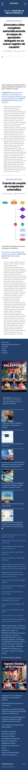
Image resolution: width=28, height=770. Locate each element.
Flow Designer (17, 138)
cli (14, 120)
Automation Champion (10, 112)
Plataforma (8, 641)
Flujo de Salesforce (16, 302)
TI (14, 171)
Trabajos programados (10, 334)
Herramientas (12, 316)
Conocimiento (7, 126)
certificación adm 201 (10, 276)
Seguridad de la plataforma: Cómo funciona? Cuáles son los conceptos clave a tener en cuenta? (13, 574)
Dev (17, 630)
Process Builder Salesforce (15, 166)
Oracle (4, 748)
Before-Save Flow (9, 115)
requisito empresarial (9, 328)
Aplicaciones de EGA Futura (11, 344)
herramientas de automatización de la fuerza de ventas (14, 159)
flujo (22, 138)
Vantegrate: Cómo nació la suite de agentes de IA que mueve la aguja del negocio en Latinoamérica (13, 464)
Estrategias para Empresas (11, 738)
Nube (15, 162)
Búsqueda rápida (18, 115)
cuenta (23, 279)
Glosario (4, 351)
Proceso (17, 164)
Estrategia (5, 635)
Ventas (21, 651)
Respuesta (19, 646)
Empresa (21, 133)
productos (18, 644)
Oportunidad (20, 639)
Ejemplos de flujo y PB (16, 131)
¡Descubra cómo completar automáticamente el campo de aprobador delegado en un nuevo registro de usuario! (14, 36)
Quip (8, 646)
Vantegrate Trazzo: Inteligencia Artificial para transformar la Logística (12, 425)
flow (11, 138)
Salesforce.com (16, 648)
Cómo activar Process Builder (12, 278)
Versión (17, 171)
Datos (13, 126)
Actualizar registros (9, 262)
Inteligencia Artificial (9, 743)
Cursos (4, 348)
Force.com (16, 635)
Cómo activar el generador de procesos (15, 122)
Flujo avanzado (14, 141)
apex (19, 267)
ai (14, 267)
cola (21, 276)
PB (13, 164)
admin (11, 106)
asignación (17, 110)
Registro (10, 168)
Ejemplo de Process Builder (11, 285)
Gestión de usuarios (9, 314)
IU (19, 320)
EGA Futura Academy (9, 731)
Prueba (6, 168)
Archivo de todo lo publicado (12, 657)
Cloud (17, 120)
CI (16, 276)
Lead (19, 637)
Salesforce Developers (14, 21)
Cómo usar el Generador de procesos (14, 124)
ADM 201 (6, 106)
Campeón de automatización (12, 117)
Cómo (21, 120)
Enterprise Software (8, 736)
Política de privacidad (7, 767)
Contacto (5, 353)
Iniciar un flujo (12, 161)
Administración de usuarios (11, 108)
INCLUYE (14, 637)
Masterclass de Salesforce (11, 745)
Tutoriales (5, 346)
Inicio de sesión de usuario (11, 320)
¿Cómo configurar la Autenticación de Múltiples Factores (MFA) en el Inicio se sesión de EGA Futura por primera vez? (14, 566)
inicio (22, 318)
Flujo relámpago (13, 147)
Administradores (8, 267)
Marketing (5, 639)
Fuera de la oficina (15, 152)
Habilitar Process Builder (10, 157)
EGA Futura (14, 3)
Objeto (5, 164)
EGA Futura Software (9, 734)
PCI (19, 323)
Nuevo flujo (20, 162)
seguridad (6, 330)
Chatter (11, 120)
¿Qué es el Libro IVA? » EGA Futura (12, 615)
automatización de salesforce (12, 271)
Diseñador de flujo (9, 127)
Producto (11, 644)
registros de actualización (16, 327)
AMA (16, 267)
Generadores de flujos (16, 155)
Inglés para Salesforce (9, 741)
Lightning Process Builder (14, 321)
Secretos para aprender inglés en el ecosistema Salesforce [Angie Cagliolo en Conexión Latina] (13, 485)
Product (4, 644)
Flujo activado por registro (11, 140)
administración (17, 106)
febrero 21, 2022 (21, 193)
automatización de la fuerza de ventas (14, 113)
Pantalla (10, 164)
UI (17, 334)
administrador (8, 110)
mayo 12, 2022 (21, 51)
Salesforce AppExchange (10, 752)
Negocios (10, 162)
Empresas (22, 633)
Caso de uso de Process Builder (12, 274)
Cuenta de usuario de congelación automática (14, 186)
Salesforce (16, 168)
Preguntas (16, 641)
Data (5, 281)
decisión (18, 126)
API (13, 110)
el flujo (16, 288)
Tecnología (5, 651)
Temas (18, 332)
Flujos (19, 148)
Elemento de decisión (13, 133)
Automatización (21, 112)
